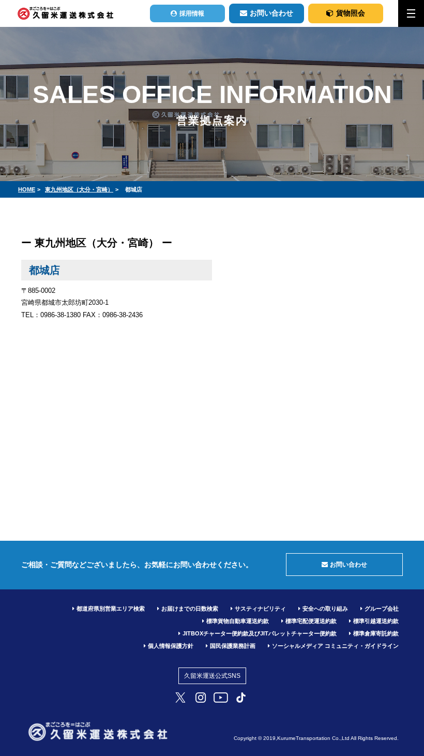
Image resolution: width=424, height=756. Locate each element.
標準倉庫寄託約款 (376, 633)
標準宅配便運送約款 (311, 621)
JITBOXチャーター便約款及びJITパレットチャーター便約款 (260, 633)
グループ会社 (382, 608)
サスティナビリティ (260, 608)
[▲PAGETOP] (398, 719)
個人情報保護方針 (170, 646)
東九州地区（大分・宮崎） (79, 189)
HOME (26, 189)
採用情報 (191, 13)
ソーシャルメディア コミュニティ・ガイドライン (335, 646)
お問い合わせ (271, 13)
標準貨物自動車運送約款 (237, 621)
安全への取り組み (325, 608)
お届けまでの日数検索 (189, 608)
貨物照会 (350, 13)
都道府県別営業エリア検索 (111, 608)
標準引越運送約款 (376, 621)
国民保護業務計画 (232, 646)
